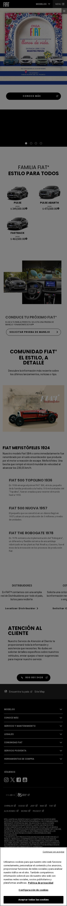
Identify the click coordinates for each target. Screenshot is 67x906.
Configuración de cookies (33, 890)
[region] (33, 876)
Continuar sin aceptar (53, 852)
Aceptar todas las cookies (33, 899)
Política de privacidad (40, 882)
